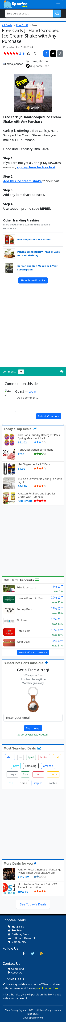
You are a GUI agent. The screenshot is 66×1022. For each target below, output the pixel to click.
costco (53, 783)
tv (20, 757)
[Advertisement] (33, 330)
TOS (31, 1010)
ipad (31, 757)
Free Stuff (22, 25)
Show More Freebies (33, 280)
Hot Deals (17, 926)
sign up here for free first (36, 167)
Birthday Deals (20, 934)
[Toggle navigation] (58, 4)
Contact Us (18, 968)
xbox (10, 757)
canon (38, 774)
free (25, 774)
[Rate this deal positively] (28, 53)
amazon (48, 766)
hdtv (16, 766)
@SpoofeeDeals (39, 66)
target (12, 774)
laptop (44, 757)
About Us (16, 972)
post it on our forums (48, 988)
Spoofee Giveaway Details (33, 734)
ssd (11, 783)
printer (53, 774)
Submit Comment (48, 416)
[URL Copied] (60, 53)
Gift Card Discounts (19, 580)
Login (32, 391)
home (23, 783)
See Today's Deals (33, 904)
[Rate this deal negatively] (35, 53)
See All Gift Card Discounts (33, 652)
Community (18, 942)
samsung (31, 766)
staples (38, 783)
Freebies (16, 930)
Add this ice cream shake (22, 181)
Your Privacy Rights (15, 1010)
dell (57, 757)
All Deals (7, 25)
